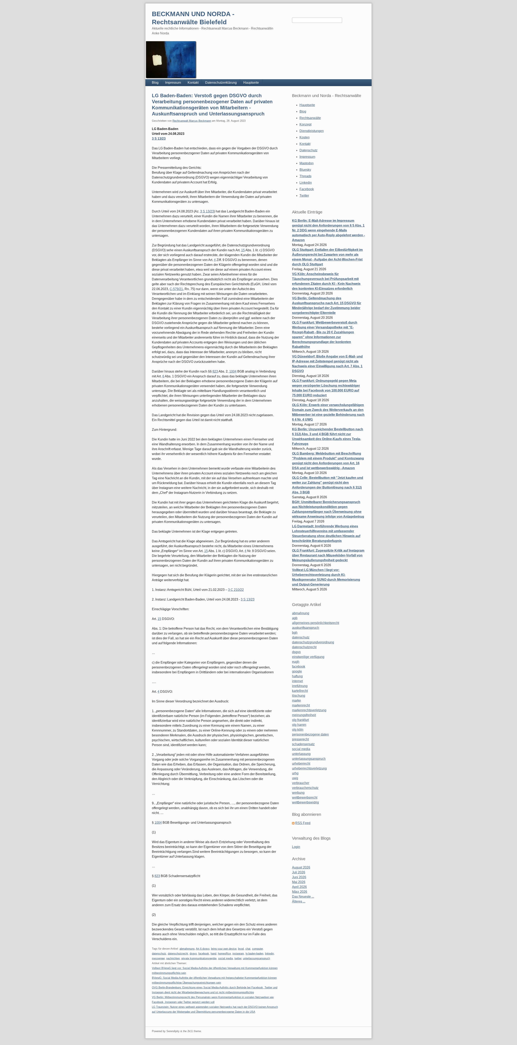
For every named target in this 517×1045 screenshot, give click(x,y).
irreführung (300, 686)
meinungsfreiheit (304, 715)
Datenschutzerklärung (221, 82)
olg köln (297, 729)
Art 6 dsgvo (202, 948)
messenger (158, 958)
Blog (155, 82)
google (297, 671)
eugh (295, 661)
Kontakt (193, 82)
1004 (232, 371)
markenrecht (301, 705)
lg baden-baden (254, 953)
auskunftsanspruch (305, 627)
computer (257, 948)
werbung (298, 792)
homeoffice (224, 953)
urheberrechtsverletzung (309, 768)
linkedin (269, 953)
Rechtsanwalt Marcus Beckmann (191, 120)
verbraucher (300, 783)
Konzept (305, 124)
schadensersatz (303, 744)
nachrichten (173, 958)
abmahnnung (187, 948)
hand (213, 953)
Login (296, 847)
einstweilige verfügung (308, 657)
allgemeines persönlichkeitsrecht (315, 623)
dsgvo (193, 953)
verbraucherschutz (305, 788)
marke (296, 700)
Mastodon (306, 163)
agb (294, 618)
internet (297, 681)
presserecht (300, 739)
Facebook (306, 189)
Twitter (304, 195)
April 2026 (299, 887)
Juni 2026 (299, 877)
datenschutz (159, 953)
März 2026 (299, 891)
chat (247, 948)
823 (215, 371)
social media (225, 958)
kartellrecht (300, 690)
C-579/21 (176, 289)
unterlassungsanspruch (256, 958)
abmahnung (300, 613)
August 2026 (301, 867)
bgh (294, 632)
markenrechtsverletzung (309, 710)
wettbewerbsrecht (304, 797)
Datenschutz (308, 150)
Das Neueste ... (303, 896)
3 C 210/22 (236, 589)
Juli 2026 (298, 872)
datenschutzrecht (178, 953)
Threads (305, 176)
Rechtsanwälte (310, 118)
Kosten (304, 137)
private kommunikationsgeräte (198, 958)
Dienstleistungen (311, 131)
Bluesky (305, 169)
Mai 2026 (298, 882)
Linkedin (305, 182)
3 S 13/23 (159, 138)
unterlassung (301, 754)
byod (241, 948)
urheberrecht (301, 763)
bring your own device (223, 948)
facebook (203, 953)
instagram (238, 953)
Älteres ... (298, 901)
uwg (295, 778)
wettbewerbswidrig (305, 802)
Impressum (173, 82)
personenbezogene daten (310, 734)
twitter (237, 958)
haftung (297, 676)
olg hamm (299, 724)
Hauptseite (251, 82)
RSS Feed (302, 823)
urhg (295, 773)
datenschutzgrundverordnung (313, 642)
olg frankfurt (300, 720)
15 (243, 250)
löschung (298, 695)
